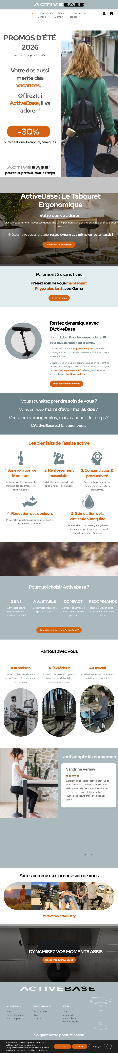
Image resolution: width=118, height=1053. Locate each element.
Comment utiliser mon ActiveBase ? (59, 630)
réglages (44, 1050)
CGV (64, 1013)
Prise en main (79, 12)
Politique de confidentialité (69, 1018)
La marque (47, 12)
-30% (28, 131)
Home (33, 12)
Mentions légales (70, 1023)
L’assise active (12, 482)
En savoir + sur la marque (66, 383)
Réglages (97, 1046)
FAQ (36, 1016)
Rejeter (79, 1046)
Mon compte (13, 1020)
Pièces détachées (15, 1016)
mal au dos (83, 409)
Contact (59, 16)
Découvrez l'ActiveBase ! (59, 244)
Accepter (62, 1046)
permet (76, 352)
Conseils (42, 16)
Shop (61, 12)
